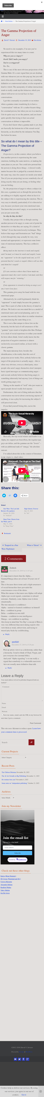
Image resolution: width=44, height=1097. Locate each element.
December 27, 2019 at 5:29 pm (23, 643)
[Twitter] (19, 1057)
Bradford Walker (6, 886)
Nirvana (21, 1050)
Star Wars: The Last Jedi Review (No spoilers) (10, 509)
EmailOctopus (22, 858)
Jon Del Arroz (5, 891)
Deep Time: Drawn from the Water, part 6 (10, 520)
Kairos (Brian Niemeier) (8, 874)
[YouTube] (15, 1057)
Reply (7, 633)
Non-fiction (9, 21)
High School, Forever (31, 508)
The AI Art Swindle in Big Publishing (14, 775)
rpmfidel (15, 640)
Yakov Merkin (5, 888)
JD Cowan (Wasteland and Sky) (11, 877)
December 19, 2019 (24, 40)
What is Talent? (33, 544)
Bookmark (7, 533)
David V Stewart (9, 40)
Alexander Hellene (6, 883)
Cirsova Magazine (6, 880)
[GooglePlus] (27, 1057)
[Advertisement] (10, 930)
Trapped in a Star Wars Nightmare (10, 546)
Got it (24, 1094)
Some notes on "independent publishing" (15, 782)
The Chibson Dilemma (9, 771)
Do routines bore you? (9, 778)
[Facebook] (23, 1057)
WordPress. (29, 1050)
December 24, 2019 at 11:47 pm (21, 569)
